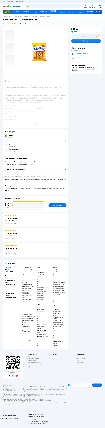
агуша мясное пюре (57, 320)
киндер (23, 307)
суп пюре (55, 269)
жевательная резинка (58, 341)
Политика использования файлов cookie (37, 364)
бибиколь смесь (25, 345)
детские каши (40, 306)
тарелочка (24, 322)
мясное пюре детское (58, 324)
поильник (24, 276)
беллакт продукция (26, 299)
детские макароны (26, 288)
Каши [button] (6, 282)
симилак (24, 344)
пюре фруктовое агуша (58, 286)
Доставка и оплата (32, 356)
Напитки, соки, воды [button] (10, 274)
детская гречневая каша (42, 287)
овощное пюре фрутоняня (59, 282)
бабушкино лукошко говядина (58, 318)
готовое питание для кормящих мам (42, 271)
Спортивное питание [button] (10, 297)
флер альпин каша (41, 291)
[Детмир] (12, 6)
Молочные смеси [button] (9, 286)
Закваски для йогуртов (58, 280)
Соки (54, 276)
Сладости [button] (7, 295)
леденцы (55, 343)
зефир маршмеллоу (57, 332)
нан (23, 297)
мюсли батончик (57, 335)
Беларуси (12, 385)
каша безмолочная (41, 317)
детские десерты (57, 337)
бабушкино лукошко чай (27, 318)
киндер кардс (25, 308)
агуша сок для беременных (28, 312)
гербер (54, 305)
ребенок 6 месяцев (41, 269)
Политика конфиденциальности (35, 362)
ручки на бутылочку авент (28, 320)
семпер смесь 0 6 (26, 333)
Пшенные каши (41, 281)
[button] (98, 12)
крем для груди (25, 282)
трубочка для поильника (27, 271)
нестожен (24, 335)
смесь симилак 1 (25, 305)
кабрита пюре (56, 303)
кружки (23, 324)
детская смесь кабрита (42, 334)
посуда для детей (26, 326)
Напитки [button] (7, 289)
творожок (55, 267)
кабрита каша (40, 297)
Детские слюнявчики (27, 267)
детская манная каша (42, 285)
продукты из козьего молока (44, 313)
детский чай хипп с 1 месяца (28, 316)
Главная (5, 16)
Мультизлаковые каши (42, 276)
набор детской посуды (27, 269)
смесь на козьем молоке (43, 322)
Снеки (54, 273)
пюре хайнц (56, 300)
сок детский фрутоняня (27, 314)
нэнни (39, 320)
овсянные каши (41, 283)
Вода (38, 345)
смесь (38, 267)
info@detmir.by (28, 393)
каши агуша (40, 299)
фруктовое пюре (57, 294)
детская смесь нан (41, 330)
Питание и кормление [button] (11, 291)
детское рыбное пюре (58, 288)
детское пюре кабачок (58, 284)
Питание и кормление (15, 16)
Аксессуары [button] (8, 267)
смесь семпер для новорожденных (26, 293)
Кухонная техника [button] (10, 284)
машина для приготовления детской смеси (43, 308)
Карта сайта (30, 367)
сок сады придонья (26, 310)
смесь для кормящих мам (43, 274)
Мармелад (34, 16)
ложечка (24, 328)
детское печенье (57, 328)
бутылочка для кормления (28, 286)
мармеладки (56, 334)
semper (39, 328)
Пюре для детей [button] (9, 293)
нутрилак (24, 303)
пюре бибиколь (56, 313)
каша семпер (40, 289)
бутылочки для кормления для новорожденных (28, 330)
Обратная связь (31, 366)
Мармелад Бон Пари (44, 16)
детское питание (41, 338)
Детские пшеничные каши (43, 280)
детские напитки (41, 342)
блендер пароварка (42, 311)
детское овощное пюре (58, 290)
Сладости (26, 16)
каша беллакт (40, 295)
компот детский (56, 278)
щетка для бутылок (26, 280)
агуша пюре (56, 309)
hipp (38, 332)
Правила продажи (32, 360)
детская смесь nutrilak (42, 336)
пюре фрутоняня (57, 311)
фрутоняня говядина (58, 322)
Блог (78, 360)
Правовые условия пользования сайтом (27, 384)
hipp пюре (55, 302)
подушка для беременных (28, 273)
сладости (55, 339)
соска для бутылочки (27, 278)
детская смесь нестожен (27, 295)
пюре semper (56, 296)
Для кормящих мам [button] (10, 280)
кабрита (24, 301)
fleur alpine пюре (57, 298)
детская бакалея (25, 290)
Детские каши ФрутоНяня (43, 301)
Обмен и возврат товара (33, 358)
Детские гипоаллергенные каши (43, 303)
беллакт (23, 342)
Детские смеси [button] (9, 271)
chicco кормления (41, 340)
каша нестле (40, 293)
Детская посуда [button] (9, 276)
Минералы (55, 345)
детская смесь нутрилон (27, 340)
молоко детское (41, 326)
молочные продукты (42, 324)
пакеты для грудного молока (44, 318)
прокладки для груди (27, 284)
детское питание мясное (59, 292)
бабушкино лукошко (58, 307)
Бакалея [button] (7, 269)
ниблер (23, 275)
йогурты (39, 344)
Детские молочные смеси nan (28, 337)
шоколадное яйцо (57, 326)
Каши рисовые (40, 278)
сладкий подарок (57, 330)
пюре (54, 315)
